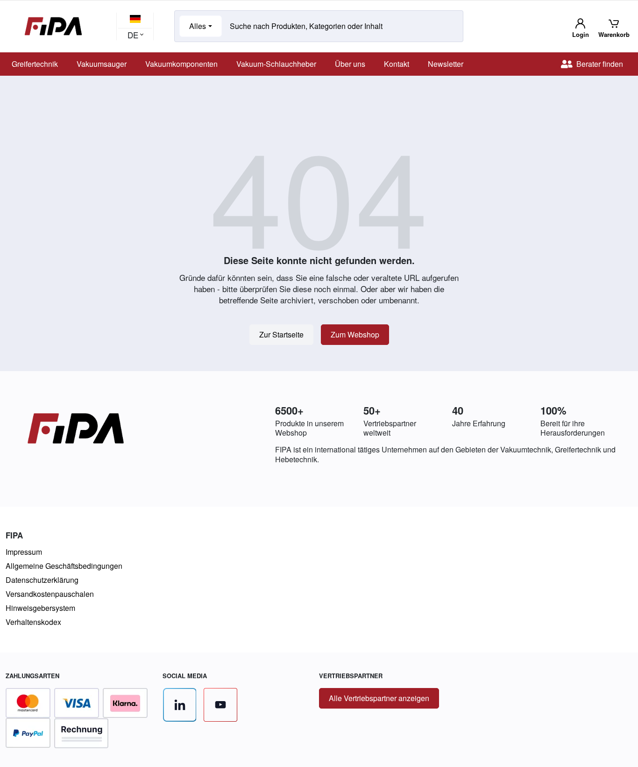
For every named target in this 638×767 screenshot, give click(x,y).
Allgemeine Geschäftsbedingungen (64, 565)
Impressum (24, 551)
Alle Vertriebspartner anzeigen (379, 698)
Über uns (350, 63)
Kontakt (396, 63)
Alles (197, 26)
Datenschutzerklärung (42, 579)
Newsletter (445, 63)
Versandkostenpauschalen (50, 593)
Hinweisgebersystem (40, 607)
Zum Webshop (355, 334)
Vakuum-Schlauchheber (276, 63)
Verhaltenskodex (33, 621)
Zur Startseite (281, 334)
